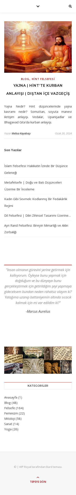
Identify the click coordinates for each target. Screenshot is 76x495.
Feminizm (11, 413)
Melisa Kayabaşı (21, 133)
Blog (25, 79)
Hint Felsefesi (43, 79)
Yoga (8, 429)
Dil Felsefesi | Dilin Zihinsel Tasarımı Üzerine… (37, 215)
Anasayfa (10, 397)
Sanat (8, 424)
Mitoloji (9, 418)
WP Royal (25, 467)
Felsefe (9, 408)
